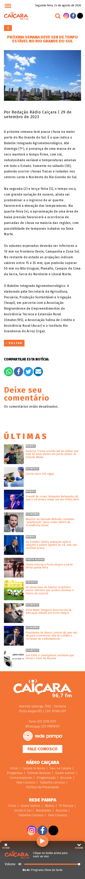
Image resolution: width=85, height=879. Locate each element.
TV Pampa (66, 806)
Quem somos (65, 773)
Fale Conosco (42, 749)
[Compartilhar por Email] (38, 371)
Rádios (49, 806)
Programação (46, 778)
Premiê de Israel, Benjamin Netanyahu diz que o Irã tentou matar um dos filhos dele (52, 498)
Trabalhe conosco (52, 782)
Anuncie (66, 778)
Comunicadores (21, 778)
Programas (15, 773)
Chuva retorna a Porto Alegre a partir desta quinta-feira (49, 566)
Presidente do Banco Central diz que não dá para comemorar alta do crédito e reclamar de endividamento (51, 635)
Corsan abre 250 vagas (40, 473)
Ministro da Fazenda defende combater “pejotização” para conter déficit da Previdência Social (50, 522)
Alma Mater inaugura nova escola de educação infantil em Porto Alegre (49, 611)
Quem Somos (30, 806)
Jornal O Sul (22, 810)
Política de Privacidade (42, 787)
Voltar (8, 28)
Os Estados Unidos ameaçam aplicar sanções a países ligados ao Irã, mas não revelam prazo (51, 544)
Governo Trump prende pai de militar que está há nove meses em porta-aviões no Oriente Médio (52, 454)
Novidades (43, 810)
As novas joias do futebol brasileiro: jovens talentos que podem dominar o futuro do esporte (50, 590)
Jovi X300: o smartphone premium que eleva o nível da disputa (50, 657)
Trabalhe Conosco (31, 815)
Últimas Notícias (39, 773)
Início (14, 768)
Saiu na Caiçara (60, 768)
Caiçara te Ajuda (33, 768)
